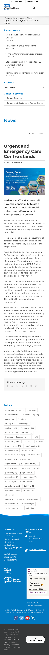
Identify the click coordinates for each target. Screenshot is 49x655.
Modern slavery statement (34, 612)
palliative (11, 468)
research (10, 481)
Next (41, 133)
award (31, 410)
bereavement (12, 415)
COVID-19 (11, 432)
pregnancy (26, 473)
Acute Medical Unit (14, 410)
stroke (9, 495)
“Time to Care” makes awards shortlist (23, 54)
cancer (9, 419)
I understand (35, 639)
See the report (36, 592)
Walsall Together (13, 508)
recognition (11, 477)
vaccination (11, 504)
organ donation (13, 464)
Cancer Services (14, 98)
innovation (11, 450)
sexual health (12, 490)
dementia (26, 432)
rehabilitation (29, 477)
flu (35, 437)
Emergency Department (17, 437)
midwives (34, 455)
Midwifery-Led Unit (15, 455)
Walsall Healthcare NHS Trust (36, 538)
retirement (26, 481)
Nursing (25, 459)
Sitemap (8, 612)
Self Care (29, 486)
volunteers (28, 504)
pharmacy (11, 473)
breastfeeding (31, 415)
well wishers (33, 508)
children (24, 424)
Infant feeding (32, 446)
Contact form (10, 560)
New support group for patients (20, 45)
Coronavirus (27, 428)
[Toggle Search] (34, 7)
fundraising (12, 441)
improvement (13, 446)
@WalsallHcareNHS (37, 550)
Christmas (11, 428)
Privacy (39, 610)
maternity (28, 450)
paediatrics (31, 464)
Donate (18, 612)
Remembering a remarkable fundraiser (24, 73)
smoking (29, 490)
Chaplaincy (24, 419)
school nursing (12, 486)
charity (10, 424)
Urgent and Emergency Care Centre (22, 499)
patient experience (30, 468)
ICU (39, 441)
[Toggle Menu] (43, 8)
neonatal (11, 459)
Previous (32, 133)
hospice (28, 441)
